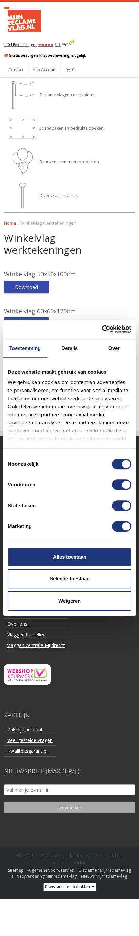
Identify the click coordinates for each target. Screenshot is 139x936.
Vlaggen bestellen (26, 634)
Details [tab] (69, 348)
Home (10, 223)
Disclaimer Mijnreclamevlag (105, 870)
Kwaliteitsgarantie (26, 751)
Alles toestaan (69, 557)
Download (26, 286)
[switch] (121, 484)
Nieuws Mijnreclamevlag (104, 876)
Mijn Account (44, 70)
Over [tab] (114, 348)
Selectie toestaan (70, 578)
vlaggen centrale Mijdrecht (36, 645)
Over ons (17, 624)
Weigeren (69, 601)
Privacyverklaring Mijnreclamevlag (44, 876)
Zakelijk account (25, 729)
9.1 (32, 44)
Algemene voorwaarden (51, 870)
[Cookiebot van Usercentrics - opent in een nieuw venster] (101, 329)
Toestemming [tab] (25, 348)
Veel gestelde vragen (30, 740)
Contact (15, 70)
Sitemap (16, 870)
